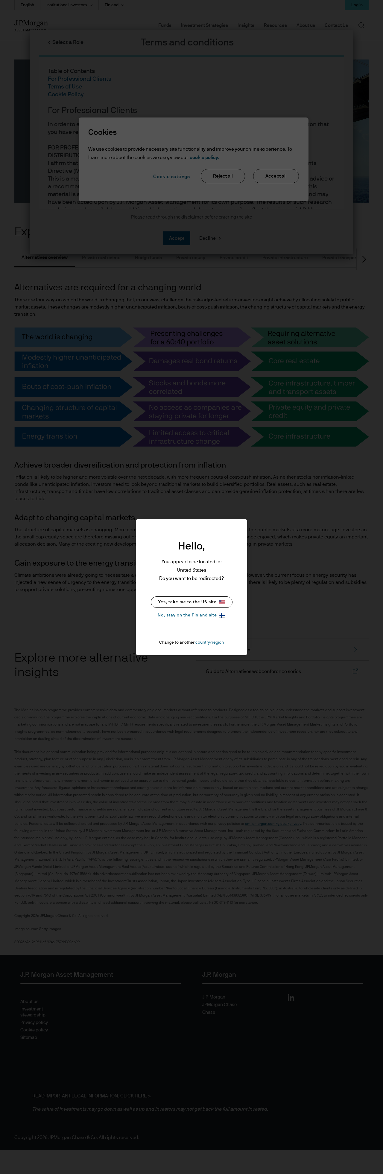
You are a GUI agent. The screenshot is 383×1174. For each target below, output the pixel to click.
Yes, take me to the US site (187, 602)
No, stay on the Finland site (187, 615)
